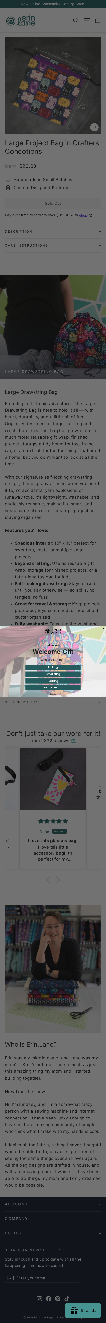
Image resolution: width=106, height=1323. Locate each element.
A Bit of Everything (53, 687)
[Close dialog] (103, 628)
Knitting (53, 667)
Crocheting (53, 674)
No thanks (53, 694)
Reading (53, 681)
